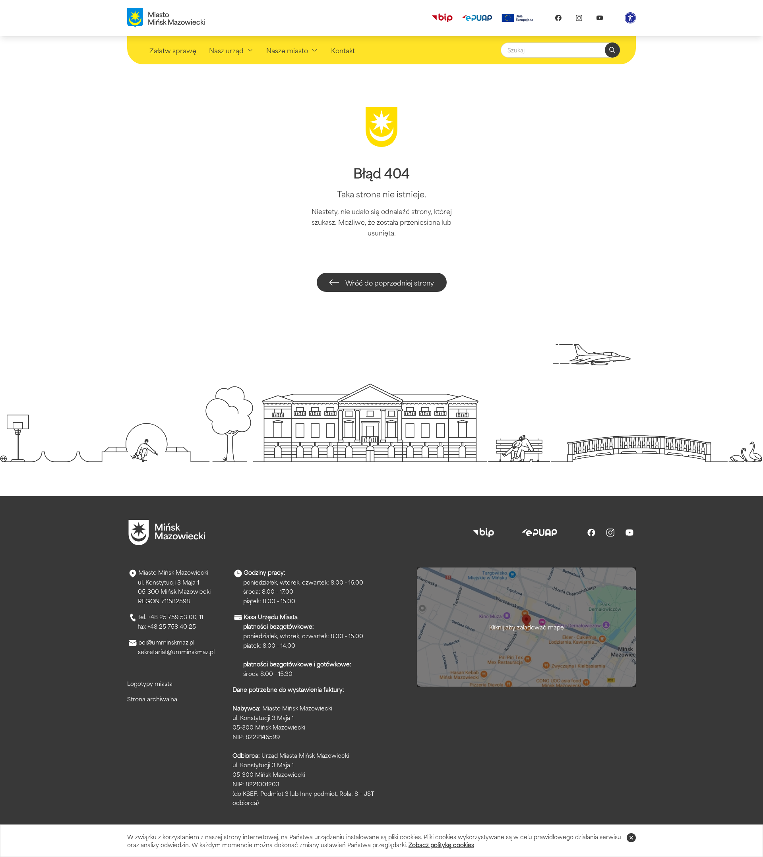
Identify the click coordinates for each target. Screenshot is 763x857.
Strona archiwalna (152, 698)
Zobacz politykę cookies (441, 844)
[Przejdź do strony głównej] (167, 532)
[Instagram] (579, 17)
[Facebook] (558, 17)
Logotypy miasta (149, 683)
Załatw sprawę (172, 50)
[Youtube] (599, 17)
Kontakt (343, 50)
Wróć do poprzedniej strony (389, 282)
